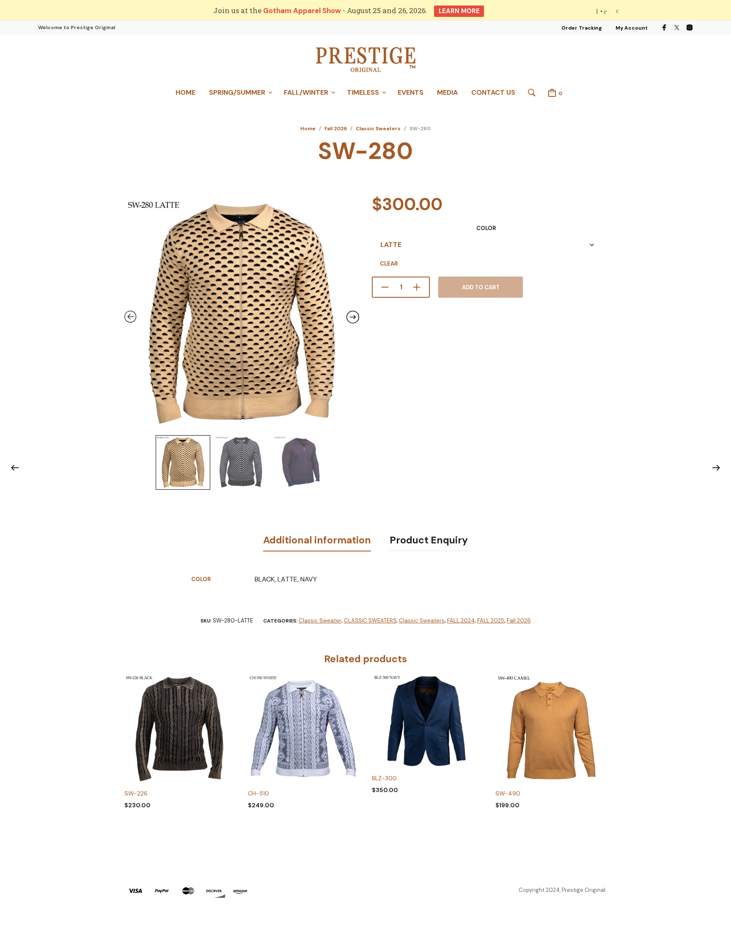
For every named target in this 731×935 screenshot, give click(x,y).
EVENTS (410, 92)
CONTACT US (493, 92)
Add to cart (481, 287)
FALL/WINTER (306, 92)
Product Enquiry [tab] (429, 540)
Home (308, 128)
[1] (601, 11)
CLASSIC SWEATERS (370, 620)
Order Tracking (581, 28)
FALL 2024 (461, 620)
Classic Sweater (320, 620)
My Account (632, 28)
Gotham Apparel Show (302, 10)
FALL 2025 (490, 620)
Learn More (459, 11)
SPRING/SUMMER (237, 92)
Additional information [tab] (317, 540)
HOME (185, 92)
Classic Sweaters (378, 128)
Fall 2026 (335, 128)
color (486, 228)
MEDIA (447, 92)
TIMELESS (363, 92)
